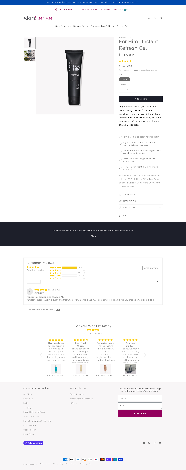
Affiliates (74, 403)
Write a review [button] (151, 268)
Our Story (27, 394)
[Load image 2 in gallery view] (29, 56)
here (58, 309)
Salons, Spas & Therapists (81, 399)
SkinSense (33, 464)
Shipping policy (86, 464)
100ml (124, 79)
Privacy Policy (29, 425)
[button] (149, 18)
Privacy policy (58, 464)
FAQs (25, 403)
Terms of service (72, 464)
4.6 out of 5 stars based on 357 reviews (94, 9)
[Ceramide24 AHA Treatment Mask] (105, 369)
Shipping (134, 70)
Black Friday (28, 434)
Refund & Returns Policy (34, 412)
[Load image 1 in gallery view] (29, 43)
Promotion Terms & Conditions (37, 421)
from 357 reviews (93, 333)
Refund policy (45, 464)
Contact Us (28, 399)
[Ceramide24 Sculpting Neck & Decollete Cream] (80, 369)
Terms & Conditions (32, 417)
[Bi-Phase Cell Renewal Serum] (56, 369)
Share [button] (123, 216)
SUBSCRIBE (139, 413)
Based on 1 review (36, 270)
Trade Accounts (77, 394)
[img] (41, 290)
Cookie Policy (29, 430)
